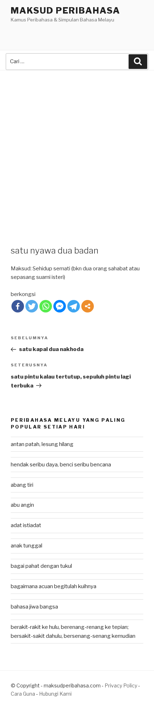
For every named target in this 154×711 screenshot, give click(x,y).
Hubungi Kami (55, 694)
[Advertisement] (77, 150)
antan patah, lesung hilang (42, 444)
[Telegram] (73, 306)
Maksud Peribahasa (65, 10)
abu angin (22, 505)
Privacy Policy (121, 685)
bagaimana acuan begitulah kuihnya (53, 586)
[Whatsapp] (45, 306)
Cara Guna (23, 694)
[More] (87, 306)
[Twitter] (31, 306)
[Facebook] (17, 306)
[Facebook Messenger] (59, 306)
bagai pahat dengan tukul (41, 566)
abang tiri (22, 485)
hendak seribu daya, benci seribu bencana (61, 464)
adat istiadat (26, 525)
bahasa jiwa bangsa (34, 607)
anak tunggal (26, 545)
